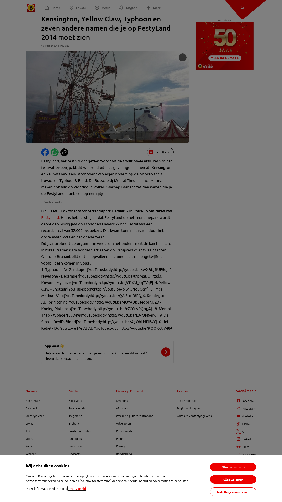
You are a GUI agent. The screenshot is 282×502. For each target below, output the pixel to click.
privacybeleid (77, 488)
